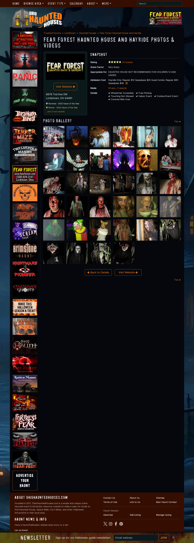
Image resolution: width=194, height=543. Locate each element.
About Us (134, 498)
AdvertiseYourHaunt (25, 480)
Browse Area (32, 3)
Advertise (108, 515)
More (105, 3)
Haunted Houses (87, 33)
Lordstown (70, 33)
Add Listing (135, 515)
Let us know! (21, 530)
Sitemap (160, 498)
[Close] (173, 537)
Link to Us (135, 502)
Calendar (76, 3)
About (91, 3)
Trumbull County (52, 33)
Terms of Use (110, 502)
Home (16, 3)
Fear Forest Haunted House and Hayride (120, 33)
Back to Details (99, 272)
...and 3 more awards (55, 111)
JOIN (163, 537)
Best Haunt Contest (166, 502)
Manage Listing (163, 515)
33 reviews (127, 62)
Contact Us (109, 498)
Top (176, 121)
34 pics (111, 88)
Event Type (55, 3)
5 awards (122, 88)
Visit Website (64, 86)
